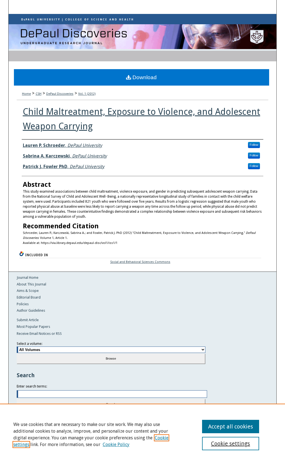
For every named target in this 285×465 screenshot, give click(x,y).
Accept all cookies (230, 426)
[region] (142, 434)
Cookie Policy (116, 444)
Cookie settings (230, 443)
